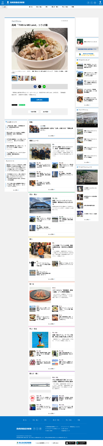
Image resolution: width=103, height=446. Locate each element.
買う (47, 7)
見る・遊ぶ (39, 7)
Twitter (91, 3)
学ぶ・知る (65, 7)
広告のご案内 (49, 430)
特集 (73, 7)
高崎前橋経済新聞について (52, 426)
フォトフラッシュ (16, 21)
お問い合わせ (65, 428)
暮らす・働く (55, 7)
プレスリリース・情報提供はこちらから (71, 426)
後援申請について (66, 430)
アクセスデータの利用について (53, 428)
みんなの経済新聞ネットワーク (23, 443)
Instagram (95, 3)
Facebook (88, 3)
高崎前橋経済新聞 (15, 2)
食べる (30, 7)
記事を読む (40, 99)
